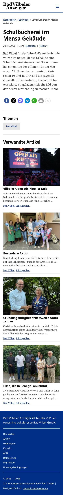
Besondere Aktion (16, 253)
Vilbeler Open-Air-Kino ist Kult (25, 188)
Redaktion (30, 45)
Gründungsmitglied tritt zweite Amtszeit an (31, 319)
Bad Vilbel (24, 19)
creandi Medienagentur (35, 488)
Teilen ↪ (43, 45)
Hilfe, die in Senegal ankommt (25, 386)
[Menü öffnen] (57, 6)
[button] (6, 100)
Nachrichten (9, 19)
